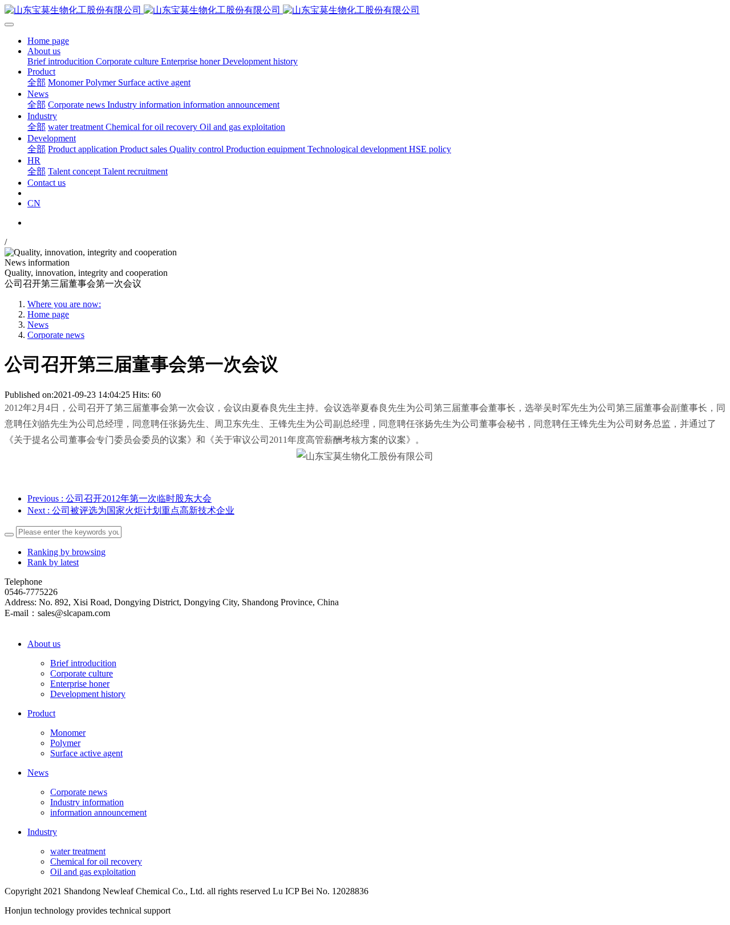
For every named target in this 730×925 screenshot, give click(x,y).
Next (130, 510)
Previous (119, 498)
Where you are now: (64, 304)
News (37, 324)
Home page (48, 41)
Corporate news (55, 335)
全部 (36, 82)
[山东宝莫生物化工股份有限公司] (365, 11)
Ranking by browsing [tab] (66, 552)
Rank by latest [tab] (53, 562)
